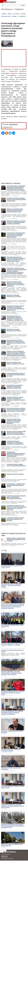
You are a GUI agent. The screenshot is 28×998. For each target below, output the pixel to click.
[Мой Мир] (13, 133)
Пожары (14, 16)
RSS (12, 858)
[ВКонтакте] (3, 133)
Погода (23, 13)
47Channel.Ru (13, 124)
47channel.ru (6, 47)
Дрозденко (14, 73)
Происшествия (5, 16)
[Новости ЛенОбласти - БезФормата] (8, 1)
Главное (3, 13)
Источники (16, 13)
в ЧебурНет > (22, 16)
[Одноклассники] (6, 133)
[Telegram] (10, 133)
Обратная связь (4, 855)
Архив (10, 13)
